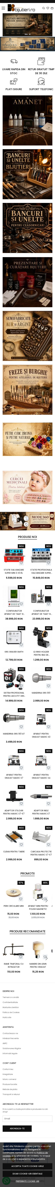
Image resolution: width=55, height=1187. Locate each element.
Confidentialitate (10, 1002)
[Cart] (52, 8)
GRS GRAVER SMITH (14, 651)
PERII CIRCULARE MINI (14, 905)
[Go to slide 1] (25, 34)
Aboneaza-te (17, 1128)
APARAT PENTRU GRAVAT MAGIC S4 (41, 776)
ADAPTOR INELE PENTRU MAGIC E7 (41, 812)
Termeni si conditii (11, 997)
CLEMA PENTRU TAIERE (14, 851)
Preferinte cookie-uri (27, 1181)
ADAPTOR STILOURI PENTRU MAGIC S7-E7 (13, 812)
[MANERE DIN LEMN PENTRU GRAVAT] (38, 950)
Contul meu (8, 1069)
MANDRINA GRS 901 (41, 692)
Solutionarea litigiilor (12, 1048)
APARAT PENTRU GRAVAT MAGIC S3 (41, 735)
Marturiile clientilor (11, 1007)
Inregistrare (8, 1074)
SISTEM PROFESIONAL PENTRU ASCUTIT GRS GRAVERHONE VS (13, 694)
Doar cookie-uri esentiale (27, 1173)
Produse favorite (10, 1084)
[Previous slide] (8, 24)
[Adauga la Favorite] (21, 562)
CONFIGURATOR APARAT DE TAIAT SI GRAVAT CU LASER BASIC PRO (41, 612)
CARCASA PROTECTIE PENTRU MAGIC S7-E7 (41, 853)
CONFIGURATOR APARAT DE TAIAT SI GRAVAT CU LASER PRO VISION (14, 612)
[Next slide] (46, 24)
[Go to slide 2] (26, 34)
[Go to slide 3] (28, 34)
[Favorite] (47, 8)
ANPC (5, 1043)
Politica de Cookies (11, 1012)
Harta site (7, 1017)
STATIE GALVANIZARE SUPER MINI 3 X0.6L (14, 571)
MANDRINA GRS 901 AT (14, 733)
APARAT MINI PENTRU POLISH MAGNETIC (38, 907)
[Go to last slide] (5, 44)
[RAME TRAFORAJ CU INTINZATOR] (14, 950)
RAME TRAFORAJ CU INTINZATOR (13, 965)
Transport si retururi (11, 1094)
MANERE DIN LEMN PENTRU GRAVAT (37, 965)
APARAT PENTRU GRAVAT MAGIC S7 (14, 776)
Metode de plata (10, 1089)
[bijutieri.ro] (22, 8)
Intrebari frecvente (11, 1038)
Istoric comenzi (9, 1079)
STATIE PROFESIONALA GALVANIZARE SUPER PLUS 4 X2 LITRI (41, 571)
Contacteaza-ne (10, 1033)
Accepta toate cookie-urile (27, 1166)
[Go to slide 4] (29, 34)
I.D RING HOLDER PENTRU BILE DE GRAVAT (41, 653)
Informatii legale (10, 1053)
